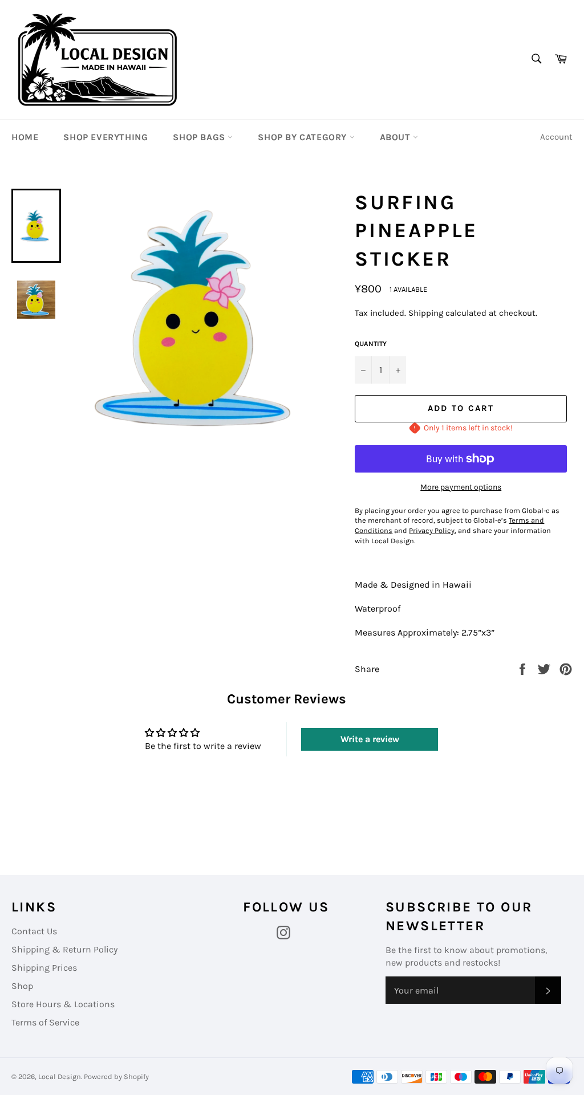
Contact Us (34, 931)
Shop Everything (105, 137)
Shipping (425, 313)
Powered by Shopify (116, 1076)
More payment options (460, 487)
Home (24, 137)
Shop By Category (303, 137)
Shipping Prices (44, 967)
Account (556, 137)
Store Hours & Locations (63, 1004)
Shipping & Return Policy (64, 949)
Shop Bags (200, 137)
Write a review (369, 739)
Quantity (371, 344)
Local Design (59, 1076)
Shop (22, 985)
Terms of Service (45, 1022)
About (396, 137)
